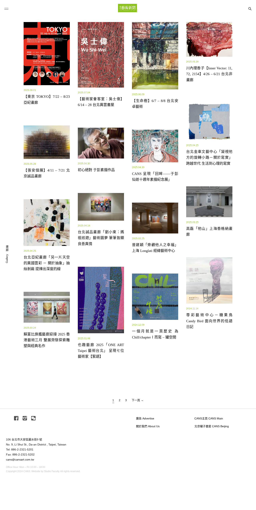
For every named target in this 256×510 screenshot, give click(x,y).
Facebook (16, 418)
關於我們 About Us (148, 426)
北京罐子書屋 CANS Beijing (211, 426)
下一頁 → (138, 400)
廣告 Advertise (145, 418)
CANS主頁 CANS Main (208, 418)
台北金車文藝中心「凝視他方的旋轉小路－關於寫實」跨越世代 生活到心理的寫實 (218, 172)
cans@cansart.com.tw (20, 459)
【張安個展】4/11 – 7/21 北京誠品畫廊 (54, 184)
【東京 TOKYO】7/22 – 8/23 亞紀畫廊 (54, 121)
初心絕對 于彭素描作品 (96, 182)
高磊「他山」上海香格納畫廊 (209, 241)
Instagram (25, 418)
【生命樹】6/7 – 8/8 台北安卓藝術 (159, 127)
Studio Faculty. (52, 471)
